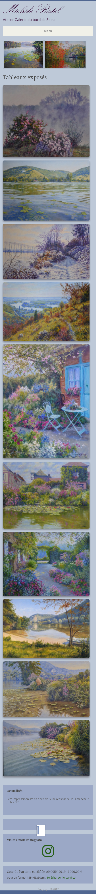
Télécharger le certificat (61, 877)
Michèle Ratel (31, 9)
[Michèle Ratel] (45, 67)
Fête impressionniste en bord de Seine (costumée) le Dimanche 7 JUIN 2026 (48, 800)
